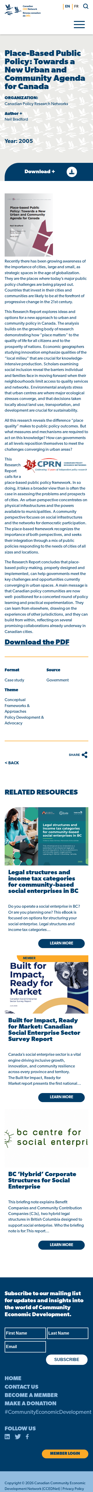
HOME (13, 1378)
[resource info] (46, 1130)
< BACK (12, 763)
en (67, 7)
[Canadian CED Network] (23, 11)
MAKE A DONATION (30, 1404)
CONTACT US (21, 1387)
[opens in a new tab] (46, 836)
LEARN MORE (61, 1245)
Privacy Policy (73, 1489)
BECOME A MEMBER (31, 1395)
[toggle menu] (79, 24)
